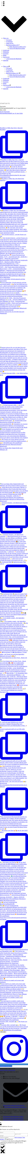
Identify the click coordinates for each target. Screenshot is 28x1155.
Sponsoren (6, 57)
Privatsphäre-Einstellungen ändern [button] (13, 1116)
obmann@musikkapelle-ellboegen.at (13, 1105)
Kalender (5, 60)
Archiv (2, 112)
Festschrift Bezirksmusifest (17, 48)
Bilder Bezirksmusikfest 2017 (17, 47)
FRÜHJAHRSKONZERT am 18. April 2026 (11, 113)
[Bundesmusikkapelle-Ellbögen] (0, 63)
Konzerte (5, 53)
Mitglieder (6, 52)
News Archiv (9, 43)
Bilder (5, 55)
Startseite (7, 112)
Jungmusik (6, 50)
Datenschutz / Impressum (7, 1070)
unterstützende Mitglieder (14, 59)
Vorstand (9, 40)
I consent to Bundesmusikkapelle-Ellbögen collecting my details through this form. (13, 1142)
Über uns (6, 38)
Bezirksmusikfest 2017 (12, 45)
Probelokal (9, 41)
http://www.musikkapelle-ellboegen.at (15, 1107)
